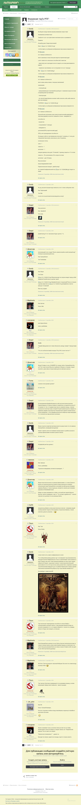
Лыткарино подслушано (11, 23)
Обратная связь (49, 789)
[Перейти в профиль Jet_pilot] (30, 707)
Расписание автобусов (11, 39)
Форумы (5, 10)
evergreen (31, 320)
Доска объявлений (25, 7)
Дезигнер (31, 249)
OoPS (31, 505)
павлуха (31, 460)
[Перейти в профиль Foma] (30, 386)
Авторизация (62, 18)
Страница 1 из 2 (38, 24)
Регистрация (73, 2)
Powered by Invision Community (40, 792)
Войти (62, 765)
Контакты (8, 801)
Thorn (31, 523)
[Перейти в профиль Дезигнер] (30, 254)
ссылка (42, 52)
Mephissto (31, 300)
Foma (31, 381)
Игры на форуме (49, 21)
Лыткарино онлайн (10, 31)
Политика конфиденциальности (35, 789)
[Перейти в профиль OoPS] (30, 510)
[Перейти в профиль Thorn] (30, 528)
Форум (14, 7)
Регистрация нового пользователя (37, 766)
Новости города (9, 27)
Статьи (47, 7)
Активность (34, 10)
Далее (29, 24)
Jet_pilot (31, 702)
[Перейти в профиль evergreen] (30, 325)
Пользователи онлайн (16, 10)
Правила (26, 10)
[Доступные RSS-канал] (77, 785)
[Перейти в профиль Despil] (30, 210)
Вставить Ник (41, 178)
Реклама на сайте (15, 801)
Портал (6, 7)
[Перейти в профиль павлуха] (30, 465)
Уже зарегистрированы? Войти (58, 2)
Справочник (37, 7)
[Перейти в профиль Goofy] (24, 20)
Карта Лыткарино (9, 35)
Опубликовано (45, 28)
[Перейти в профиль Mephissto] (30, 305)
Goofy (32, 21)
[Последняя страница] (32, 24)
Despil (31, 205)
